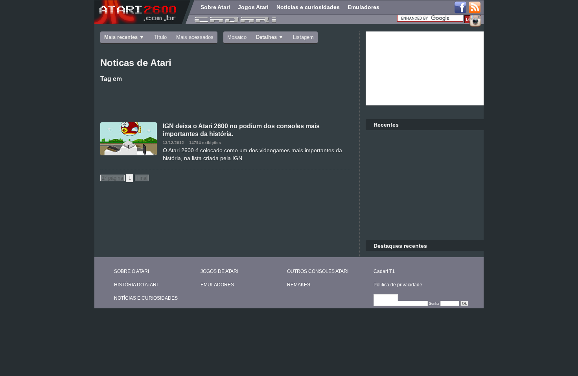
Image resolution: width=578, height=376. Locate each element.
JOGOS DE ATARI (219, 271)
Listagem (303, 37)
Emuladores (363, 7)
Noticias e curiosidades (308, 7)
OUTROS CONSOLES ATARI (317, 271)
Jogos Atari (253, 7)
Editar (389, 298)
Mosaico (237, 37)
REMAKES (298, 285)
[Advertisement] (226, 100)
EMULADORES (217, 285)
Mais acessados (195, 37)
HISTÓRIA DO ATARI (136, 285)
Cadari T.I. (384, 271)
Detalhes (266, 37)
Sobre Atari (215, 7)
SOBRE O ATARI (131, 271)
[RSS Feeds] (475, 8)
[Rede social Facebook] (460, 8)
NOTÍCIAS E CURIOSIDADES (146, 298)
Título (160, 37)
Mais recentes (121, 37)
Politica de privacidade (398, 285)
